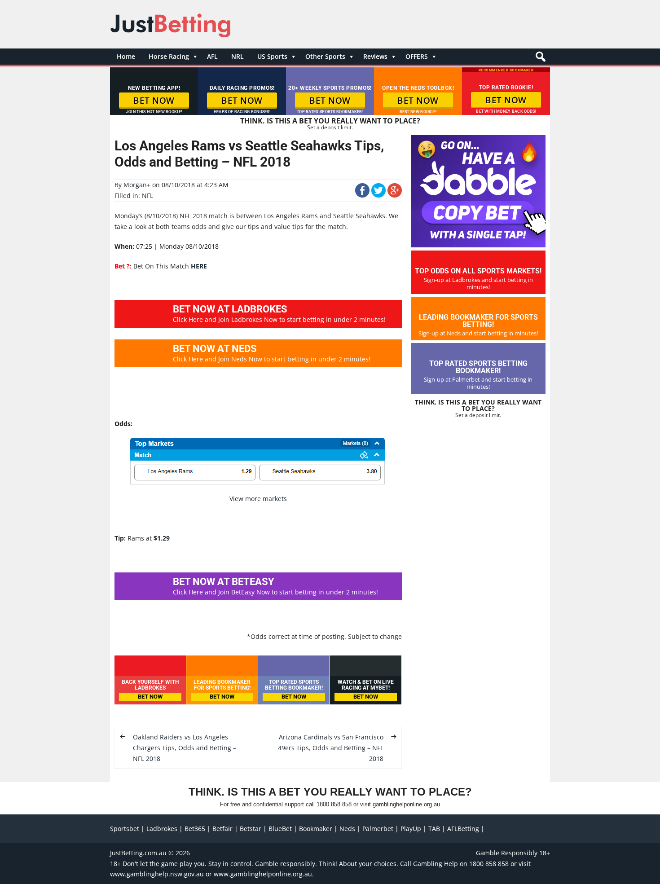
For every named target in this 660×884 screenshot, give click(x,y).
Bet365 (195, 828)
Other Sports (325, 56)
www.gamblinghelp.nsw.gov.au (157, 874)
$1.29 (162, 538)
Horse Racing (169, 56)
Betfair (222, 828)
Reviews (375, 56)
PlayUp (410, 828)
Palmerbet (377, 828)
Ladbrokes (161, 828)
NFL (147, 195)
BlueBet (280, 828)
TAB (434, 828)
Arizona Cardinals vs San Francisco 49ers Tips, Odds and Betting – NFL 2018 (330, 748)
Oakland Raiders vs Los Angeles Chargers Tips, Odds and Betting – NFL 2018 (184, 748)
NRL (237, 56)
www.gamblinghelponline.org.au (263, 874)
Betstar (250, 828)
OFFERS (416, 56)
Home (126, 56)
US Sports (272, 56)
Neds (347, 828)
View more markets (258, 498)
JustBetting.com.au (138, 853)
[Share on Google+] (394, 195)
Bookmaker (315, 828)
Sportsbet (124, 828)
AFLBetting (463, 828)
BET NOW (154, 100)
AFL (212, 56)
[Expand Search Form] (539, 59)
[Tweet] (378, 195)
